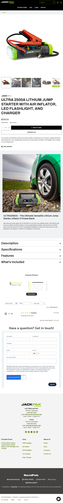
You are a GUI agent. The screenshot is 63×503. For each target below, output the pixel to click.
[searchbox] (9, 303)
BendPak (14, 487)
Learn (36, 7)
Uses (30, 7)
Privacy (26, 499)
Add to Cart (37, 127)
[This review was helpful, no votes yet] (54, 320)
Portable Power (22, 7)
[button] (58, 2)
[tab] (6, 82)
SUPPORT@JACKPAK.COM (33, 414)
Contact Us (31, 132)
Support (43, 7)
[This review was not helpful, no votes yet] (57, 320)
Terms (19, 499)
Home (3, 12)
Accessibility (4, 499)
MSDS (13, 499)
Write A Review (31, 294)
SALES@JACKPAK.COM (33, 425)
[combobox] (46, 2)
